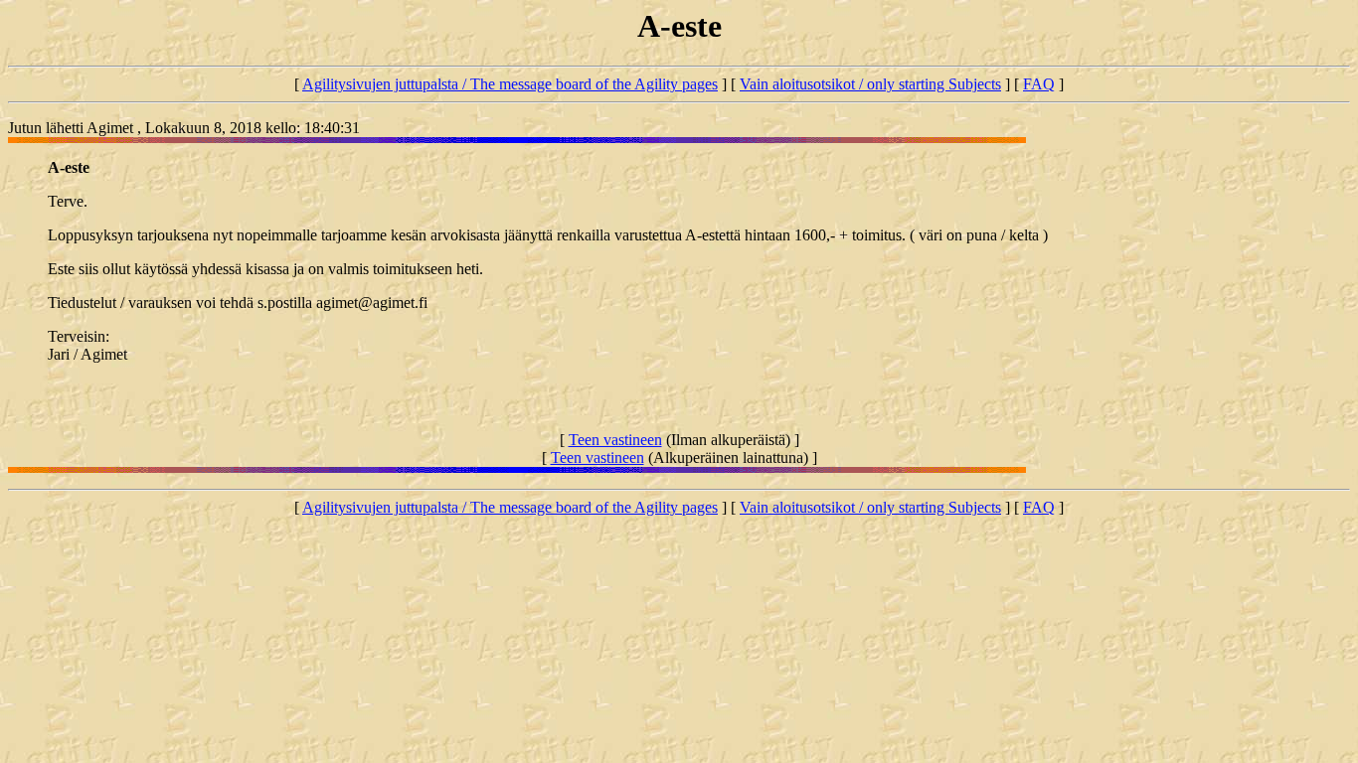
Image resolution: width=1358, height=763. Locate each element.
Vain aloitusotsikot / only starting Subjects (870, 84)
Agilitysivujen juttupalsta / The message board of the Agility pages (510, 84)
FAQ (1039, 84)
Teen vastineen (615, 439)
